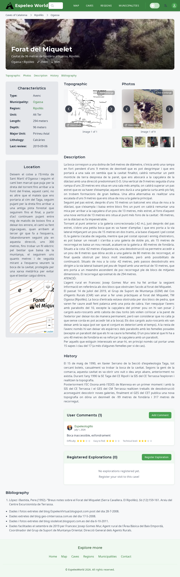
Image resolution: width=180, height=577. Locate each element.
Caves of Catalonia (16, 15)
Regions (106, 5)
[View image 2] (140, 142)
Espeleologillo (84, 426)
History (54, 75)
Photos (27, 75)
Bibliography (68, 75)
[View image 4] (165, 142)
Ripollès (39, 15)
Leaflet (49, 331)
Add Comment (160, 415)
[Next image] (111, 108)
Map (76, 5)
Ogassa (55, 15)
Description (40, 75)
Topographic (13, 75)
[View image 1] (127, 142)
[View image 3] (152, 142)
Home (53, 556)
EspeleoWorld (76, 569)
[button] (32, 306)
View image (75, 125)
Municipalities (129, 5)
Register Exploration (157, 457)
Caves (90, 5)
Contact (126, 556)
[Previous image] (68, 108)
